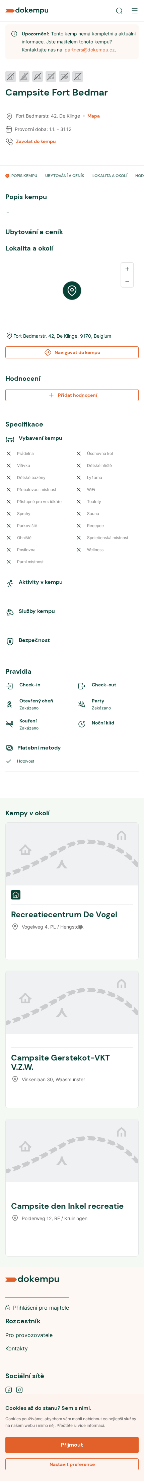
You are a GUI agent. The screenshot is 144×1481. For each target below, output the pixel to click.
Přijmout (72, 1444)
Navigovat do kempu (77, 352)
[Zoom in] (127, 269)
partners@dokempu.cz (89, 49)
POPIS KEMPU (24, 175)
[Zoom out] (127, 281)
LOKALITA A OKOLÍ (109, 175)
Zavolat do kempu (36, 141)
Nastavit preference (72, 1464)
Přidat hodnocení (77, 395)
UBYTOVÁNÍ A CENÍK (64, 175)
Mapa (93, 116)
